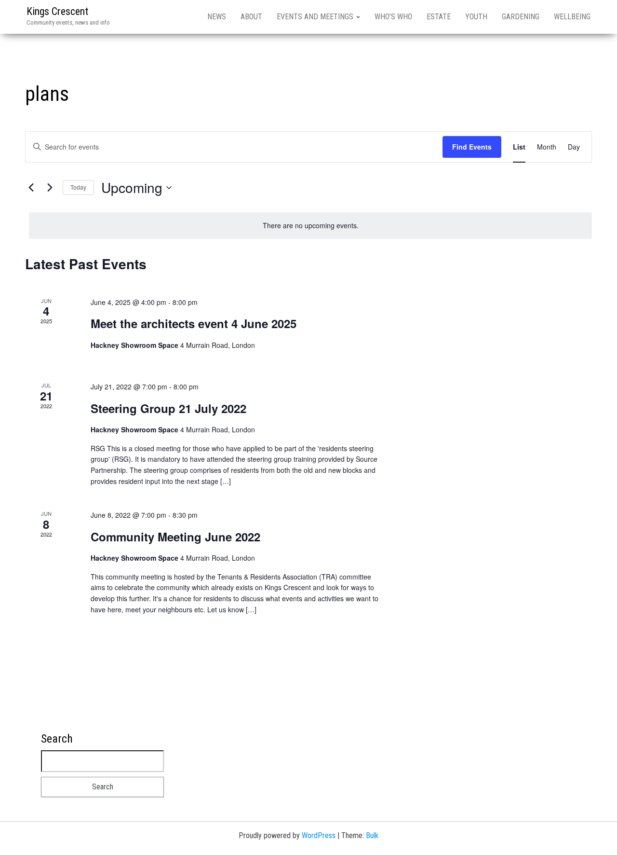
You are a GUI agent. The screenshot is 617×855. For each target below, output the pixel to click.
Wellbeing (572, 16)
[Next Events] (49, 187)
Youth (476, 16)
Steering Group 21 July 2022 (168, 408)
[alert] (310, 225)
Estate (439, 16)
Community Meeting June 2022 (175, 536)
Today (78, 187)
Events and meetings (316, 16)
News (216, 16)
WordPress (318, 835)
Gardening (520, 16)
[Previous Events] (31, 187)
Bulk (372, 835)
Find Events (472, 147)
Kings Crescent (57, 11)
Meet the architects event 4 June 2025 (193, 323)
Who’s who (393, 16)
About (251, 16)
